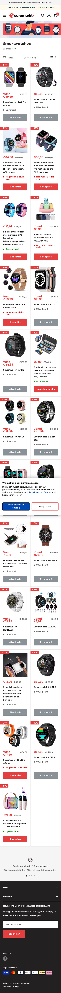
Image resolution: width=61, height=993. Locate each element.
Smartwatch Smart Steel (44, 438)
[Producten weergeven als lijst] (56, 57)
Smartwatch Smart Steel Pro (44, 101)
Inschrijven (14, 933)
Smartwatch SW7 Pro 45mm (14, 104)
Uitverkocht (15, 117)
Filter (10, 57)
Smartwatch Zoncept (45, 560)
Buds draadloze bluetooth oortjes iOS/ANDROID (43, 237)
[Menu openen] (4, 15)
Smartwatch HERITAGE (10, 628)
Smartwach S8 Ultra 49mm (14, 761)
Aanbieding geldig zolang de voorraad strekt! (30, 2)
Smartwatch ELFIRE (13, 369)
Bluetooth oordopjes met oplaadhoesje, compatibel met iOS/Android (45, 372)
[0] (55, 15)
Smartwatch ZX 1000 (45, 626)
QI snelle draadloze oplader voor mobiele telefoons (15, 563)
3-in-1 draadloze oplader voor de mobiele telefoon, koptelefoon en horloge (12, 693)
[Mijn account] (49, 15)
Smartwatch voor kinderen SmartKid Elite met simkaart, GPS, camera (13, 167)
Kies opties (15, 186)
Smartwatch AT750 (44, 757)
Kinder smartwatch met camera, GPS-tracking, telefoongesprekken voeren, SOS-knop (14, 238)
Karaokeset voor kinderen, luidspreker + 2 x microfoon (14, 823)
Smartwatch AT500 (14, 436)
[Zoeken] (43, 15)
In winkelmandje (46, 389)
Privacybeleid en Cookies (39, 492)
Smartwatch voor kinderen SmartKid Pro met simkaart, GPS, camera (44, 167)
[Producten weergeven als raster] (51, 57)
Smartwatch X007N (44, 304)
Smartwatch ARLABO (45, 687)
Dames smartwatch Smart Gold (14, 306)
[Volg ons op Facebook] (5, 958)
